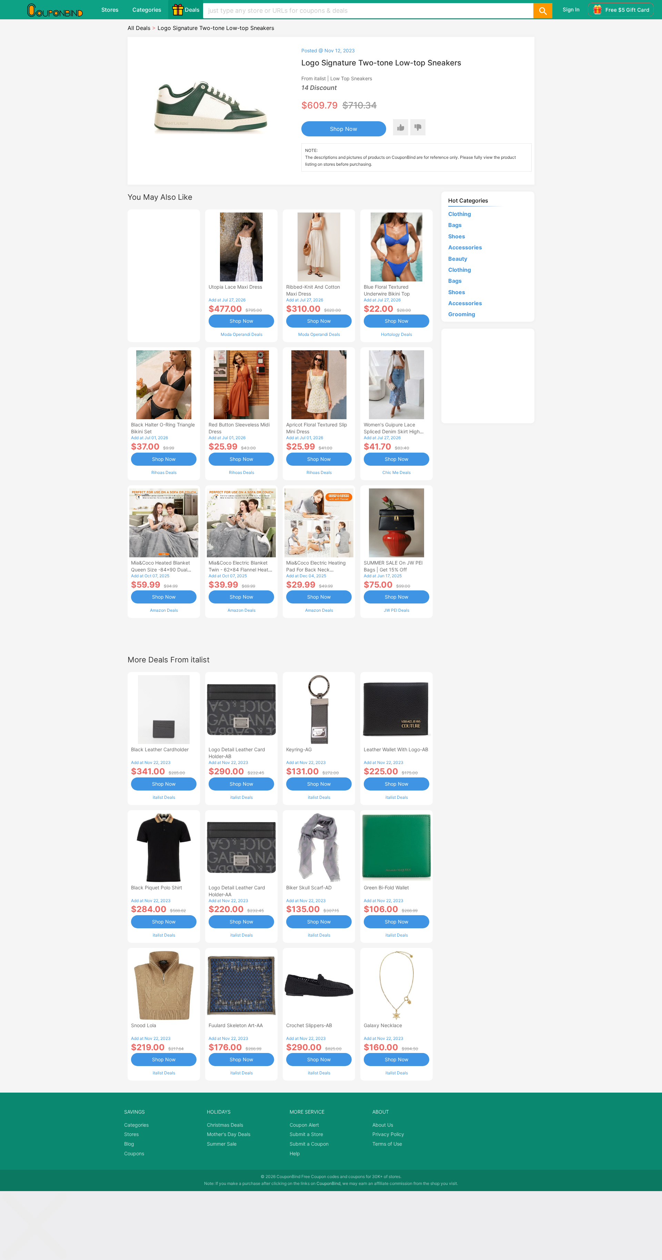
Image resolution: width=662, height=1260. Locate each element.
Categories (146, 9)
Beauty (457, 258)
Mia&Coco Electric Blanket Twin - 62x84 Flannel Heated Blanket (241, 569)
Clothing (459, 213)
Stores (110, 9)
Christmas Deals (225, 1125)
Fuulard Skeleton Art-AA (236, 1025)
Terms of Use (387, 1144)
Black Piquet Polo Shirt (156, 887)
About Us (382, 1125)
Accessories (465, 247)
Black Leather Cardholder (160, 749)
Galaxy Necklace (383, 1025)
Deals (192, 9)
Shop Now (343, 128)
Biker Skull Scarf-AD (309, 887)
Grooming (461, 314)
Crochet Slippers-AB (309, 1025)
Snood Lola (143, 1025)
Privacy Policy (388, 1134)
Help (295, 1153)
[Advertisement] (164, 275)
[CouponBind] (60, 9)
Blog (129, 1144)
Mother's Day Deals (228, 1134)
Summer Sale (222, 1144)
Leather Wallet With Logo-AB (396, 749)
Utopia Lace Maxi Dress (235, 287)
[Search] (542, 10)
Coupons (134, 1153)
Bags (455, 224)
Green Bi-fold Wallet (386, 887)
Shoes (456, 236)
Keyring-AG (299, 749)
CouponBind (328, 1183)
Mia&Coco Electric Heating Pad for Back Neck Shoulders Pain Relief (316, 569)
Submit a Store (306, 1134)
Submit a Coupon (309, 1144)
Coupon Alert (304, 1125)
